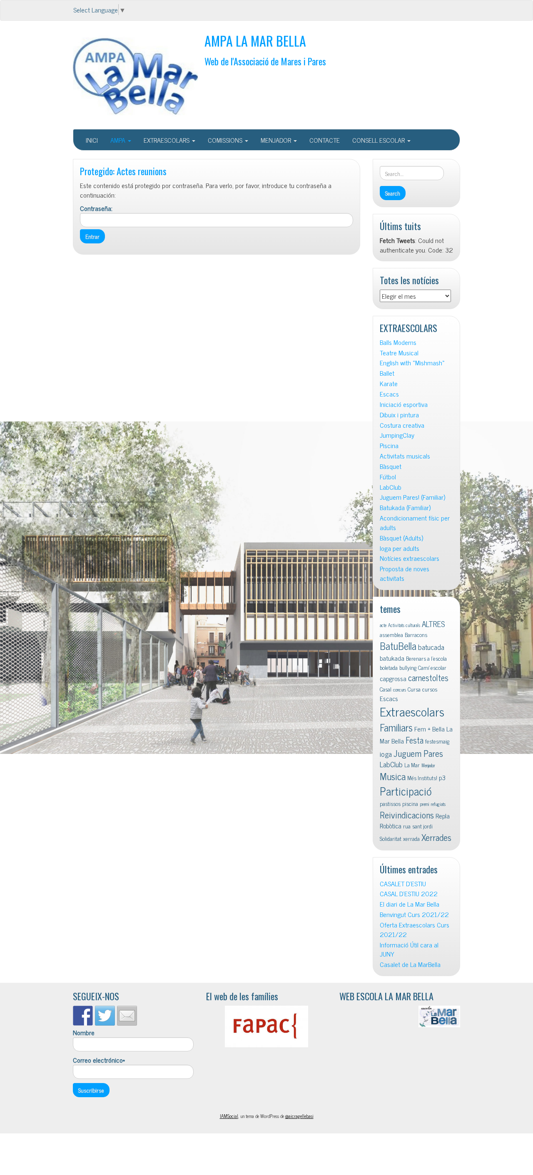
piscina (410, 803)
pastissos (390, 803)
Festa (414, 740)
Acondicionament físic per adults (415, 522)
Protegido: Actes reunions (123, 171)
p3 (442, 777)
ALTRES (433, 623)
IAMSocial (229, 1116)
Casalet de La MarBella (410, 964)
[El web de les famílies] (266, 1026)
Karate (389, 383)
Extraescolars (412, 711)
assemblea (391, 634)
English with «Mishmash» (412, 362)
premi (424, 804)
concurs (399, 689)
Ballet (387, 373)
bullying (407, 667)
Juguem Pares (418, 753)
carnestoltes (428, 677)
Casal (385, 689)
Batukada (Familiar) (405, 507)
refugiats (438, 804)
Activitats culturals (404, 625)
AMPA (118, 139)
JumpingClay (397, 435)
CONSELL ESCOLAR (379, 139)
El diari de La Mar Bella (409, 904)
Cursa (414, 689)
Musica (393, 776)
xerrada (411, 838)
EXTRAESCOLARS (167, 139)
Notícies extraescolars (409, 558)
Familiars (396, 727)
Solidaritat (390, 838)
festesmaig (437, 741)
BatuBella (398, 645)
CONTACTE (324, 139)
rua (407, 825)
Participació (406, 791)
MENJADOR (277, 139)
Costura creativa (402, 425)
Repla (443, 815)
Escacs (389, 394)
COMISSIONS (226, 139)
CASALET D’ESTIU (403, 883)
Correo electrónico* (99, 1060)
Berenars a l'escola (426, 658)
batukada (392, 657)
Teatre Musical (399, 352)
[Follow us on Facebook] (83, 1016)
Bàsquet (390, 466)
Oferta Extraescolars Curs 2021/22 (414, 929)
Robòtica (390, 825)
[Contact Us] (127, 1016)
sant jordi (422, 825)
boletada (389, 667)
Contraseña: (96, 208)
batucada (431, 647)
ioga (386, 754)
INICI (92, 139)
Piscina (389, 445)
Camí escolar (432, 667)
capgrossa (393, 678)
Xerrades (436, 837)
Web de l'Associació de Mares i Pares (265, 61)
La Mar (412, 764)
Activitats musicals (405, 456)
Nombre (84, 1033)
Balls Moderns (398, 342)
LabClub (390, 487)
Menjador (428, 765)
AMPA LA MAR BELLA (255, 40)
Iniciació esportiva (404, 404)
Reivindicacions (407, 814)
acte (383, 625)
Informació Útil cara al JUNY (409, 949)
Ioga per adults (399, 548)
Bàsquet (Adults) (401, 538)
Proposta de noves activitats (404, 573)
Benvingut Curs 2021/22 (414, 914)
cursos (429, 689)
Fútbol (388, 476)
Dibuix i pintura (399, 414)
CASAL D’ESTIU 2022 (409, 893)
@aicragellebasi (299, 1116)
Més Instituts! (422, 777)
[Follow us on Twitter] (105, 1016)
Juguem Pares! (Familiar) (412, 497)
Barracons (416, 634)
